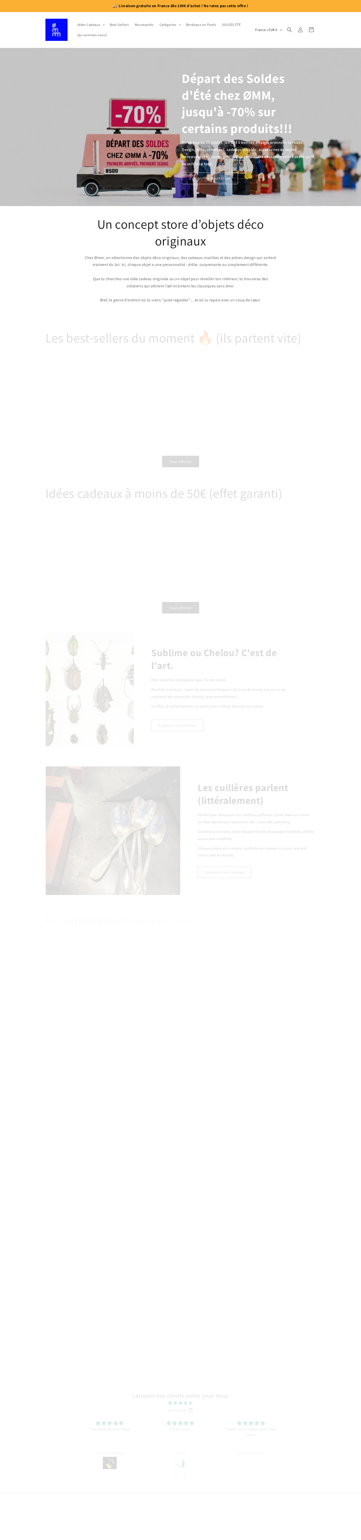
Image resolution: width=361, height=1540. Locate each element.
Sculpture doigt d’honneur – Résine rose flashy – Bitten (29, 415)
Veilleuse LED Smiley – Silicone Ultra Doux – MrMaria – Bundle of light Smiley (89, 417)
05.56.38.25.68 (180, 1526)
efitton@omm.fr (180, 1515)
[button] (90, 24)
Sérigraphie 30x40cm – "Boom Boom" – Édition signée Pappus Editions (209, 415)
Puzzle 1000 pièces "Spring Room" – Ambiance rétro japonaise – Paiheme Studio (111, 558)
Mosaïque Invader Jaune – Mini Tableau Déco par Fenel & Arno (150, 415)
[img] (180, 1399)
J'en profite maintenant (210, 178)
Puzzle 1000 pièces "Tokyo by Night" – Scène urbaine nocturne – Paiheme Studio (157, 558)
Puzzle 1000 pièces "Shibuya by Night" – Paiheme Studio (65, 556)
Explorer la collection (177, 721)
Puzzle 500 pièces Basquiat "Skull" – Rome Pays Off (246, 556)
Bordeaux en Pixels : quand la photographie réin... (180, 1100)
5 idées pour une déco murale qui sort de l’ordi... (180, 1309)
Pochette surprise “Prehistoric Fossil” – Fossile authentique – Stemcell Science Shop (328, 417)
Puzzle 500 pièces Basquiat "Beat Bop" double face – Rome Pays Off (200, 558)
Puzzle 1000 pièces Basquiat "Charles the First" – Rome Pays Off (292, 558)
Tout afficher (180, 457)
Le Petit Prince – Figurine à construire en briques (267, 415)
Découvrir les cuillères (224, 868)
